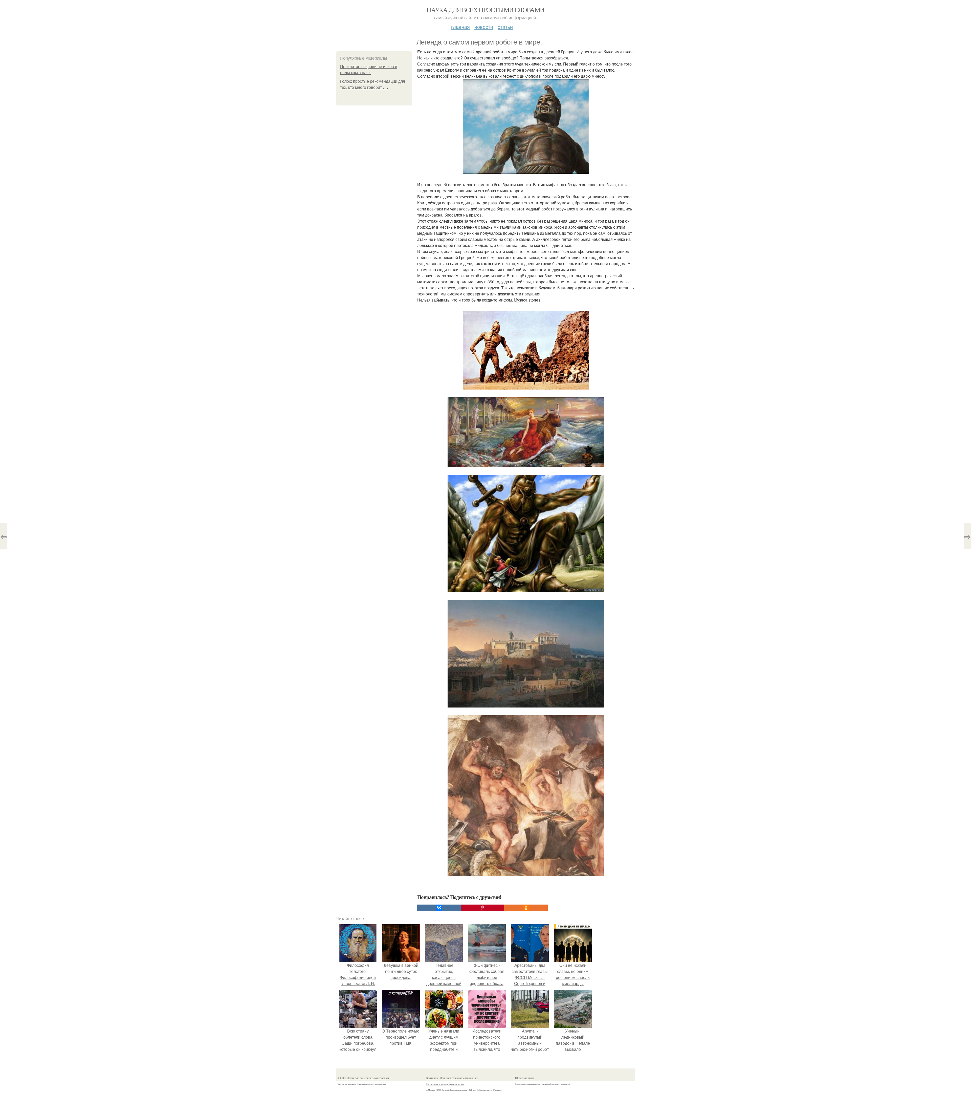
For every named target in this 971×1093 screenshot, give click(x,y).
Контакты (432, 1078)
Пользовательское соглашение (459, 1078)
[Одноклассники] (526, 908)
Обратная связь (524, 1078)
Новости (483, 26)
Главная (460, 26)
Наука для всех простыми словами (485, 9)
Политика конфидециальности (445, 1084)
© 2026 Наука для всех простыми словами (363, 1078)
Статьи (505, 26)
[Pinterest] (482, 908)
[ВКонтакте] (439, 908)
